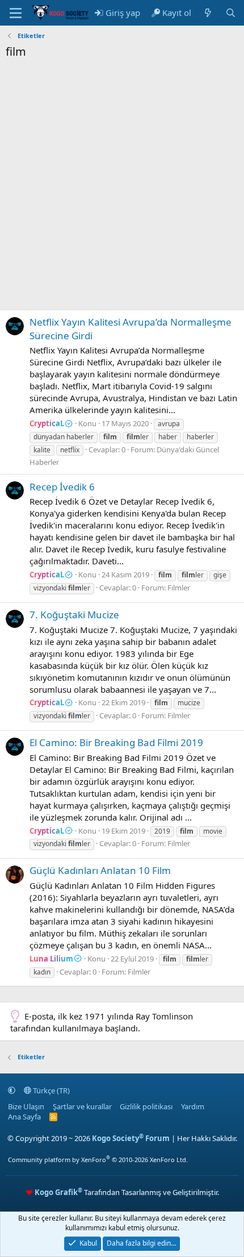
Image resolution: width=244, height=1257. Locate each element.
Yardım (192, 1106)
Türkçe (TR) (50, 1090)
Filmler (178, 587)
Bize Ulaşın (26, 1106)
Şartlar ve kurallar (82, 1106)
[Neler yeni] (208, 12)
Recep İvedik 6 (62, 486)
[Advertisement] (122, 187)
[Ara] (231, 12)
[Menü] (15, 13)
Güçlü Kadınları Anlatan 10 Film (100, 870)
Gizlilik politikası (146, 1106)
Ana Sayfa (24, 1117)
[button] (12, 1090)
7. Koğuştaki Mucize (74, 614)
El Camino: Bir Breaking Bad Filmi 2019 (116, 742)
